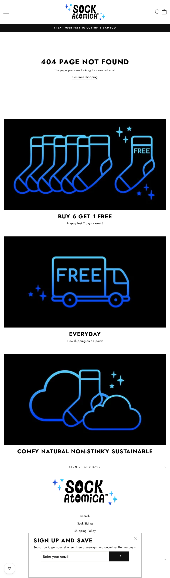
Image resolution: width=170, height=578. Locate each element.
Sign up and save (85, 467)
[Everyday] (85, 282)
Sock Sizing (85, 523)
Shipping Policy (85, 530)
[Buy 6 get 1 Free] (85, 164)
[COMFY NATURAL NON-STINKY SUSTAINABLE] (85, 399)
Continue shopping (85, 77)
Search (85, 516)
